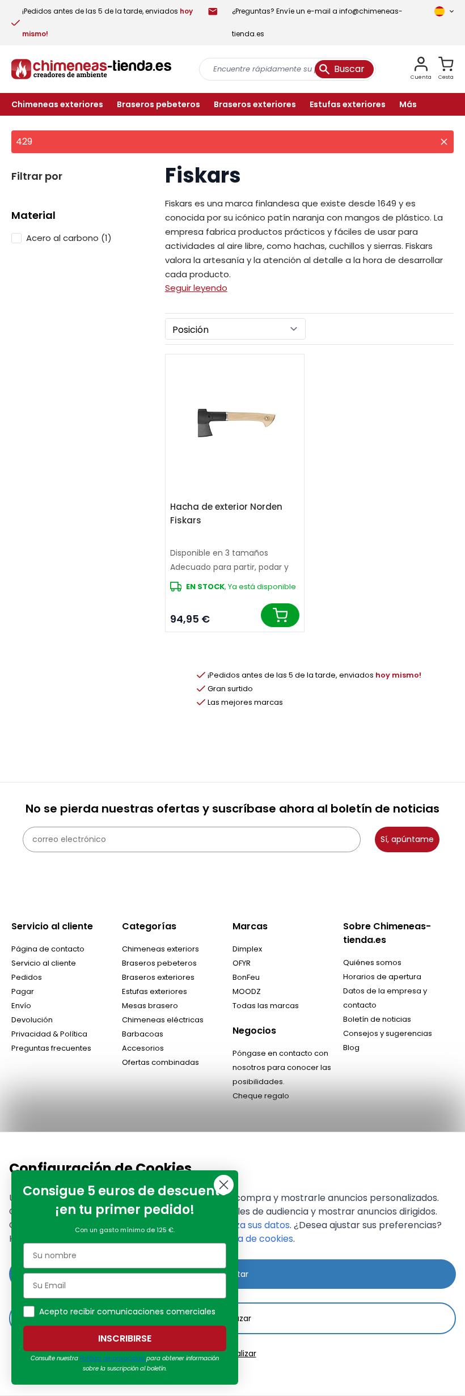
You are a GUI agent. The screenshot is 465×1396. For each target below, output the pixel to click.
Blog (351, 1047)
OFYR (241, 963)
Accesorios (143, 1048)
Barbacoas (142, 1034)
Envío (21, 1005)
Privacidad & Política (49, 1034)
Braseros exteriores (158, 977)
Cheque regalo (260, 1095)
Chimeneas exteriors (160, 949)
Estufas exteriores (154, 991)
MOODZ (246, 991)
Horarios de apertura (382, 976)
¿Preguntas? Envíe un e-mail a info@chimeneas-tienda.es (317, 22)
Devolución (32, 1019)
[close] (444, 142)
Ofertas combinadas (160, 1062)
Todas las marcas (265, 1005)
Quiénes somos (372, 962)
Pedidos (26, 977)
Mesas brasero (150, 1005)
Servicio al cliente (43, 963)
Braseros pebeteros (159, 963)
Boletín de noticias (377, 1019)
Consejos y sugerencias (387, 1033)
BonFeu (246, 977)
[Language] (444, 11)
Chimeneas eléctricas (163, 1019)
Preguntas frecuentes (51, 1048)
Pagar (22, 991)
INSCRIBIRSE (124, 1338)
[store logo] (91, 69)
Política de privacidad (113, 1358)
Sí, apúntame (407, 839)
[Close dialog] (224, 1185)
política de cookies (251, 1238)
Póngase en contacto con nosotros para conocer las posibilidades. (281, 1067)
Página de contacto (47, 949)
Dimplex (247, 949)
